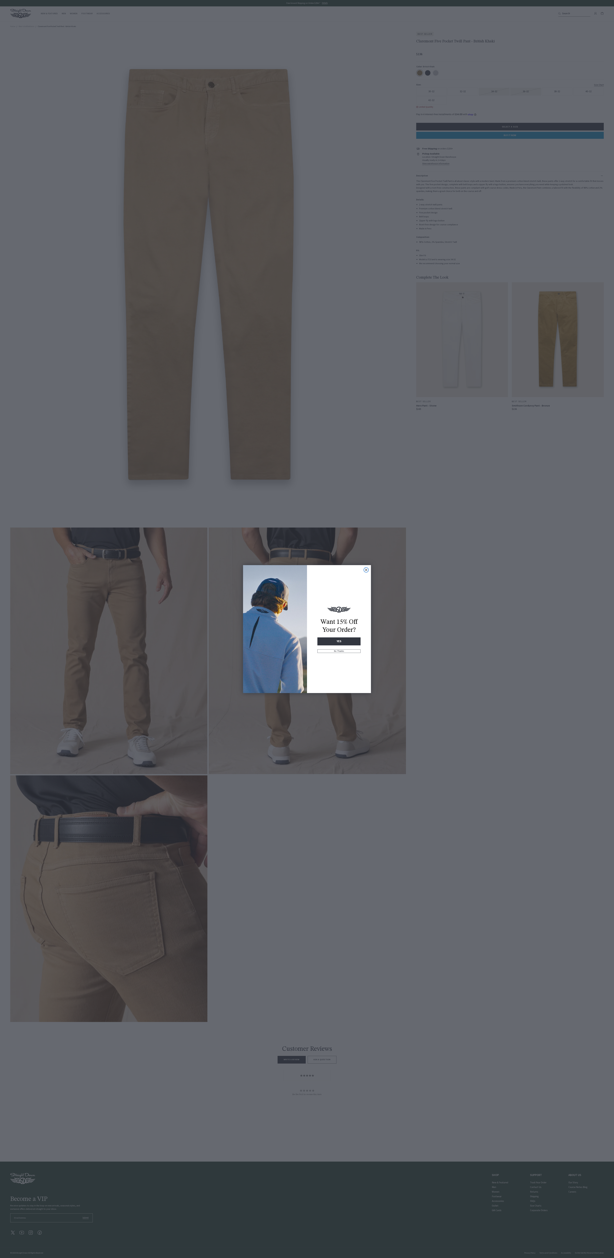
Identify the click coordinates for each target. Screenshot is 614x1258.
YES (339, 641)
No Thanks (339, 651)
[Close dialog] (366, 570)
